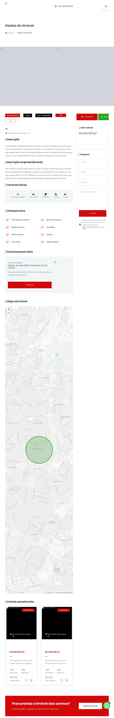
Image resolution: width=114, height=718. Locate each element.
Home (10, 33)
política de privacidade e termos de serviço (93, 228)
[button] (8, 309)
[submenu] (106, 6)
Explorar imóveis (90, 706)
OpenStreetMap (60, 593)
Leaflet (51, 593)
